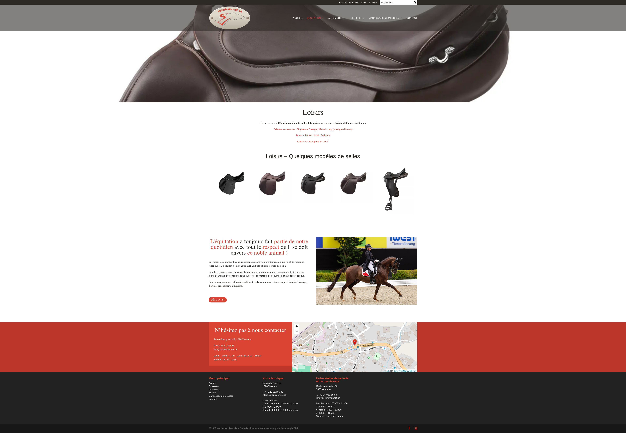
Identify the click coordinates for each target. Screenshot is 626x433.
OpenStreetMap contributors (405, 370)
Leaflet (388, 370)
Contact (373, 3)
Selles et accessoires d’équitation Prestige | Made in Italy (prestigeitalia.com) (313, 129)
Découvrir (217, 299)
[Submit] (398, 2)
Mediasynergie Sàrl (287, 428)
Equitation (314, 18)
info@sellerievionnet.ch (226, 349)
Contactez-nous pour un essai (312, 141)
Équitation (214, 386)
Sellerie (356, 18)
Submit (414, 2)
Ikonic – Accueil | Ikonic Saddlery (313, 135)
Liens (363, 3)
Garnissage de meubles (384, 18)
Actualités (353, 3)
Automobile (335, 18)
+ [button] (297, 326)
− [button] (297, 331)
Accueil (342, 3)
